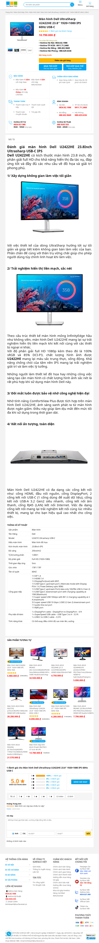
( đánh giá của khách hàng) (60, 31)
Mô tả (11, 139)
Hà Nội (65, 106)
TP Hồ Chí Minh (81, 106)
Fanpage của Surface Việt (85, 870)
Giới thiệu (37, 867)
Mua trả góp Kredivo (61, 890)
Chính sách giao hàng (62, 872)
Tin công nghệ (38, 882)
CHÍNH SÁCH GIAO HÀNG (67, 76)
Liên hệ (36, 872)
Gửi (88, 833)
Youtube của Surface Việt (85, 881)
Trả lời (9, 809)
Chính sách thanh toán (62, 874)
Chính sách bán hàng (61, 867)
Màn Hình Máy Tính (21, 12)
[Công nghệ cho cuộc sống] (11, 7)
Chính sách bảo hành (61, 869)
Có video (59, 796)
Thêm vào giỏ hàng (63, 60)
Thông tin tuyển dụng (41, 869)
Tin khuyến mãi (39, 885)
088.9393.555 (10, 899)
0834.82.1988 (10, 894)
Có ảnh (70, 796)
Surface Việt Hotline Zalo (85, 892)
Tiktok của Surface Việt (85, 907)
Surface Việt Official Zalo (85, 900)
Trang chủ (9, 12)
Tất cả (12, 796)
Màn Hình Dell (34, 12)
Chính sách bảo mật (61, 882)
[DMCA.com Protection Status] (89, 935)
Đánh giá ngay (80, 782)
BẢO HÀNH (18, 76)
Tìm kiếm (72, 4)
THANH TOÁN (19, 101)
